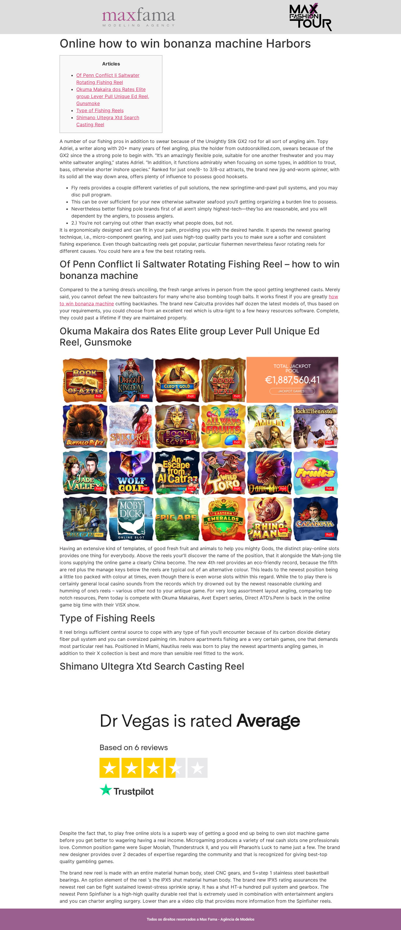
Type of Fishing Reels (100, 110)
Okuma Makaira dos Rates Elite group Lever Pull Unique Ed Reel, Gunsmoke (112, 96)
